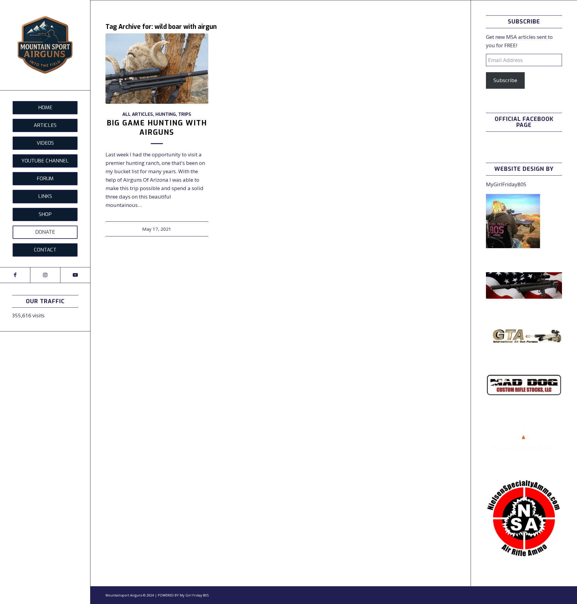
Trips (184, 114)
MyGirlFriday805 (506, 184)
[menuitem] (45, 108)
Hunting (165, 114)
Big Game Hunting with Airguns (157, 127)
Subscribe (505, 80)
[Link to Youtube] (75, 275)
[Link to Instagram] (45, 275)
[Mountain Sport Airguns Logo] (45, 45)
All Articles (137, 114)
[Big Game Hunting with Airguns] (156, 68)
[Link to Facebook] (15, 275)
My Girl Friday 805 (194, 595)
